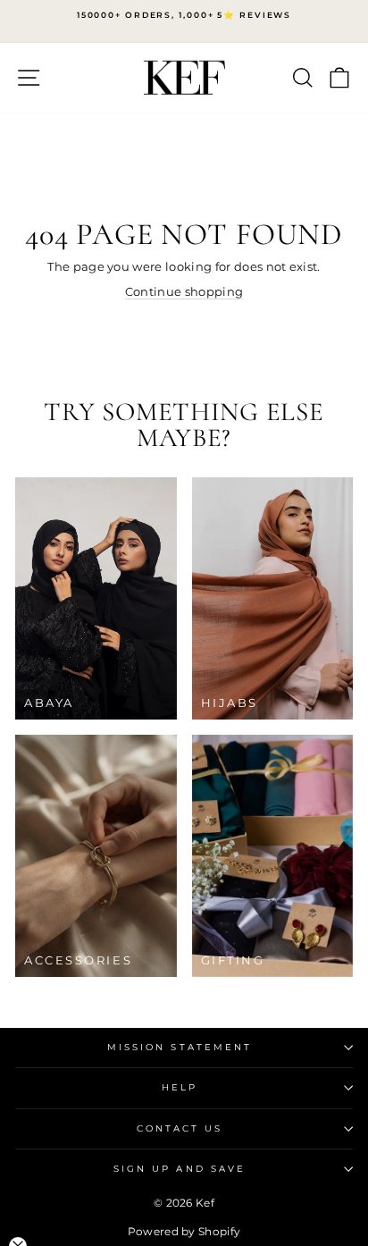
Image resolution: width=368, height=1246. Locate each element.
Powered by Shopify (184, 1231)
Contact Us (180, 1128)
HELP (179, 1087)
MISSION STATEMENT (180, 1047)
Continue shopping (184, 292)
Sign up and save (179, 1168)
